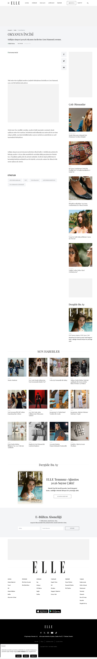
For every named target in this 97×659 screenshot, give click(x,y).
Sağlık (38, 591)
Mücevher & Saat (12, 597)
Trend (9, 585)
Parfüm (38, 594)
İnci (26, 180)
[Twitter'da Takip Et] (44, 633)
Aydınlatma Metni (49, 641)
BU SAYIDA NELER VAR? (62, 496)
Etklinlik (24, 579)
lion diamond (35, 180)
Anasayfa (10, 30)
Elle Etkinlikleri (25, 585)
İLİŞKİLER (59, 3)
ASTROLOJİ (51, 3)
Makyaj (38, 585)
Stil (8, 588)
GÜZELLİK (34, 3)
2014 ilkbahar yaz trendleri (17, 184)
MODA (27, 3)
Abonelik (36, 641)
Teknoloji (82, 591)
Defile (9, 594)
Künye (42, 641)
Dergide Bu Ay (83, 603)
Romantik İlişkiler (69, 585)
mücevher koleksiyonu (49, 180)
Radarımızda (83, 582)
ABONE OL (71, 3)
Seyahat (82, 600)
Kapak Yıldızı (54, 582)
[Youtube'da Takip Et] (52, 633)
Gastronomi (82, 588)
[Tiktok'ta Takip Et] (56, 633)
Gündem (53, 588)
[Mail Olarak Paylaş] (64, 67)
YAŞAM (82, 579)
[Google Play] (55, 611)
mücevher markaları (15, 180)
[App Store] (42, 611)
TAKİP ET (80, 3)
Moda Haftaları (11, 591)
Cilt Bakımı (39, 588)
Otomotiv (82, 594)
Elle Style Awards (26, 582)
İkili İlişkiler (68, 588)
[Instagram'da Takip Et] (48, 633)
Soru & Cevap (83, 597)
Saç (37, 582)
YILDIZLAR (53, 579)
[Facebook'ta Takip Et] (41, 633)
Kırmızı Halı (54, 594)
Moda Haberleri (21, 30)
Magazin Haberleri (55, 591)
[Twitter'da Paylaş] (64, 61)
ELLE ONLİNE (20, 43)
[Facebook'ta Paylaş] (64, 54)
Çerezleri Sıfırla (59, 641)
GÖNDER (72, 528)
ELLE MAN (42, 3)
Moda (15, 30)
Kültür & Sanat (83, 585)
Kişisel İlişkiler (68, 582)
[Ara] (87, 3)
